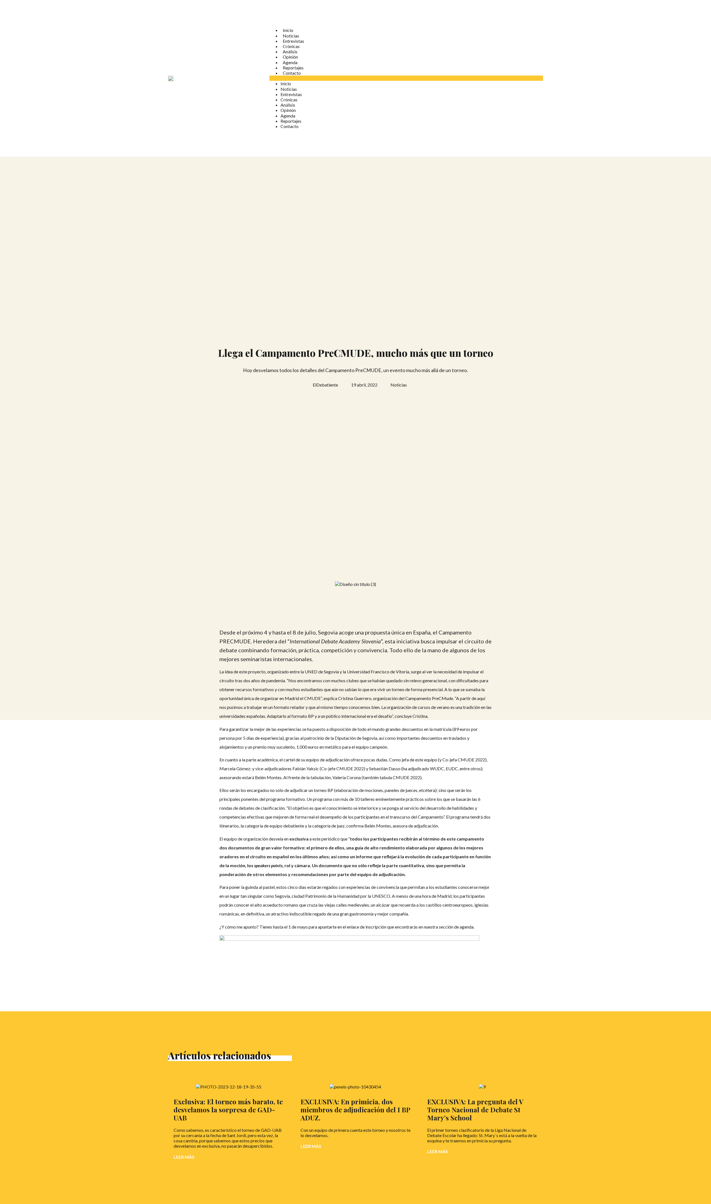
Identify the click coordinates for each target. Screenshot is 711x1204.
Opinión (290, 56)
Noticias (291, 35)
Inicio (288, 30)
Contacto (292, 73)
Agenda (290, 62)
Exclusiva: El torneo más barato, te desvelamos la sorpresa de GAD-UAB (228, 1109)
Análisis (290, 51)
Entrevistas (293, 41)
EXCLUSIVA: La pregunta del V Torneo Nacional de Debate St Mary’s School (475, 1109)
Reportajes (293, 67)
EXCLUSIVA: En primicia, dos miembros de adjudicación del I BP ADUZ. (355, 1109)
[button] (406, 78)
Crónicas (291, 46)
